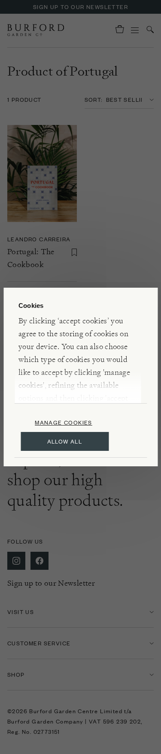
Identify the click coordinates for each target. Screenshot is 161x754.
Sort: (94, 99)
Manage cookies (63, 422)
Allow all (64, 441)
